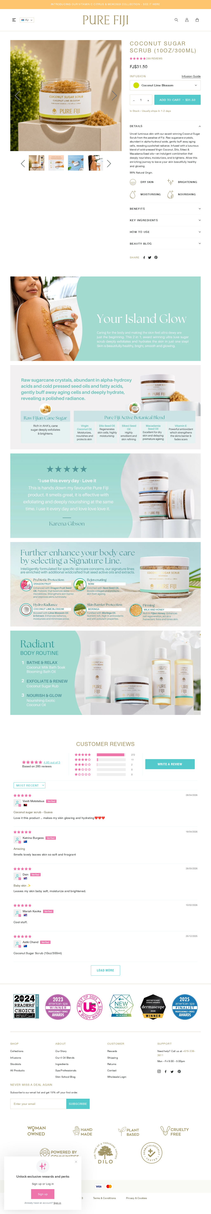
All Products (17, 1070)
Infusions (15, 1057)
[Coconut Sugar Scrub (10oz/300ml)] (36, 163)
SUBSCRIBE (78, 1103)
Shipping (112, 1057)
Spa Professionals (65, 1070)
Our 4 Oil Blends (64, 1057)
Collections (16, 1051)
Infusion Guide (191, 76)
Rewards (112, 1051)
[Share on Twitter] (149, 257)
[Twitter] (172, 1072)
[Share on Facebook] (144, 257)
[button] (138, 58)
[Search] (176, 20)
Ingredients (61, 1064)
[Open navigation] (14, 20)
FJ (27, 20)
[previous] (18, 95)
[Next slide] (109, 163)
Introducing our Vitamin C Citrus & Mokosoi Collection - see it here (105, 4)
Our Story (61, 1051)
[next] (113, 95)
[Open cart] (197, 20)
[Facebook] (165, 1072)
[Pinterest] (179, 1072)
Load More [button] (105, 970)
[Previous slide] (23, 163)
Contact (112, 1070)
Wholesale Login (117, 1076)
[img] (22, 795)
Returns (111, 1064)
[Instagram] (159, 1072)
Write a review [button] (170, 764)
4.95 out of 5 (52, 762)
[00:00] (66, 95)
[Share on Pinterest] (156, 257)
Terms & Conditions (105, 1198)
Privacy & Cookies (136, 1198)
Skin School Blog (65, 1076)
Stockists (15, 1064)
